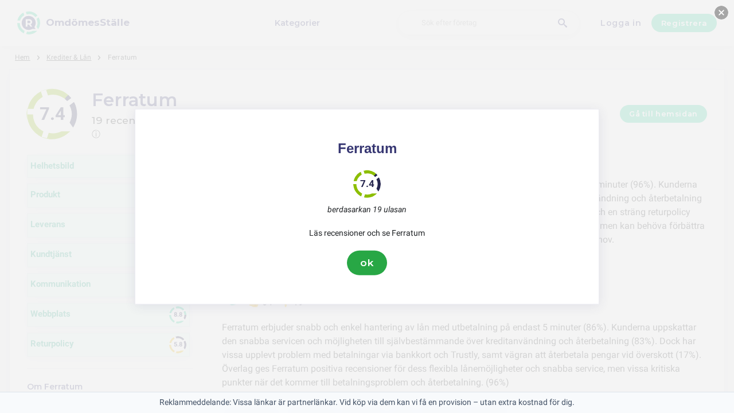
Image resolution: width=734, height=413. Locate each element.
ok (367, 262)
